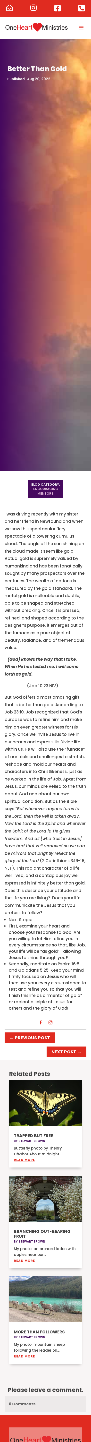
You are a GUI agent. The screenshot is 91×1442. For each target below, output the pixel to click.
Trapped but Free (33, 1136)
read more (24, 1160)
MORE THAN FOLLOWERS (39, 1332)
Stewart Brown (31, 1141)
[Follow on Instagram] (50, 1022)
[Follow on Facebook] (41, 1022)
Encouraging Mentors (45, 491)
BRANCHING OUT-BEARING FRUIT (42, 1233)
